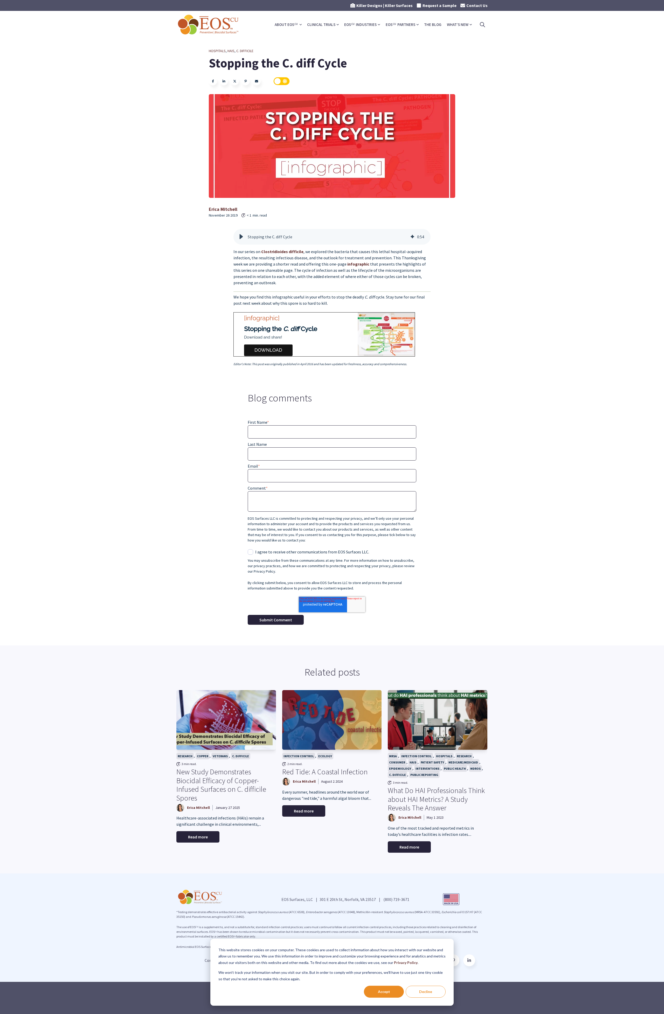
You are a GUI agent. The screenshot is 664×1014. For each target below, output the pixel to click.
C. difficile (244, 50)
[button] (241, 237)
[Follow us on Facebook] (469, 960)
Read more (198, 836)
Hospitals (217, 50)
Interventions (427, 768)
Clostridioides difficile (282, 251)
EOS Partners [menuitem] (400, 24)
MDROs (475, 768)
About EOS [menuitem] (286, 24)
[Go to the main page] (208, 24)
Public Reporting (424, 775)
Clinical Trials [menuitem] (321, 24)
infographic (358, 264)
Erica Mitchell (223, 209)
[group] (332, 237)
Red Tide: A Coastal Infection (325, 771)
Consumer (397, 762)
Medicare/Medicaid (463, 762)
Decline (425, 991)
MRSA (393, 756)
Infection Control (298, 756)
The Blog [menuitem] (432, 24)
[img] (412, 237)
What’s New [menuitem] (457, 24)
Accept (384, 991)
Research (185, 756)
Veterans (220, 756)
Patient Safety (432, 762)
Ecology (325, 756)
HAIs (230, 50)
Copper (202, 756)
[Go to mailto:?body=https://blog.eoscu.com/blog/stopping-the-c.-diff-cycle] (256, 81)
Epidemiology (400, 768)
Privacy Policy (406, 962)
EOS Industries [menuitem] (360, 24)
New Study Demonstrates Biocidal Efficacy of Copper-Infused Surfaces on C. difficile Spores (221, 785)
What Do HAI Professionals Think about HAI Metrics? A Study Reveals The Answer (436, 799)
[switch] (282, 81)
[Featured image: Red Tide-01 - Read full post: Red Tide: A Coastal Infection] (332, 720)
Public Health (455, 768)
